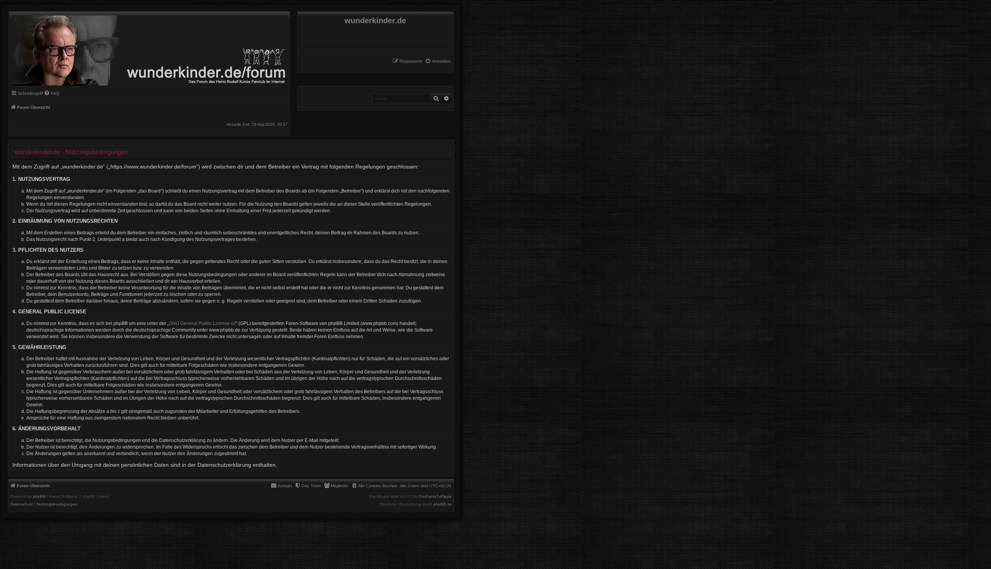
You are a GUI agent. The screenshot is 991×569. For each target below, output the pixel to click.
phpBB (39, 497)
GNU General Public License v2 (202, 323)
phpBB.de (443, 504)
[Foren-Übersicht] (148, 49)
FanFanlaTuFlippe (435, 497)
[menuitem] (438, 61)
